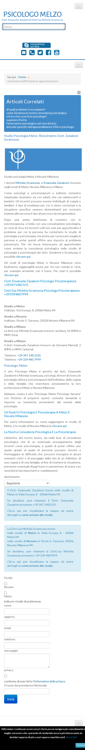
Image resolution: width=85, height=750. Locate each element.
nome (7, 605)
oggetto (9, 616)
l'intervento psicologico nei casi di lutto (31, 123)
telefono (9, 639)
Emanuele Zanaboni (56, 182)
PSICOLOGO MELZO (32, 14)
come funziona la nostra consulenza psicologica (36, 113)
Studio (8, 577)
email (7, 628)
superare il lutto (16, 120)
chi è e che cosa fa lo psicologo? (26, 116)
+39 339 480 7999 (29, 359)
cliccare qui (23, 256)
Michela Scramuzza (28, 182)
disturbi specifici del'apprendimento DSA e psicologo (40, 127)
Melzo (8, 596)
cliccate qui (59, 426)
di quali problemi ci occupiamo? (25, 109)
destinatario (12, 476)
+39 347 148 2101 (29, 355)
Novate (9, 587)
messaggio (11, 650)
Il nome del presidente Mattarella (25, 685)
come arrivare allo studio (37, 515)
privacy (8, 670)
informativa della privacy (49, 681)
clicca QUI (71, 737)
